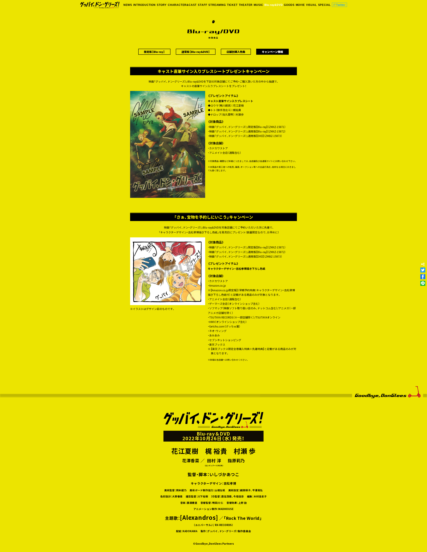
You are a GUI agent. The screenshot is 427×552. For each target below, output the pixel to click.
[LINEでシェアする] (422, 283)
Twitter (340, 5)
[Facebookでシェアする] (422, 277)
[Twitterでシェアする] (422, 270)
